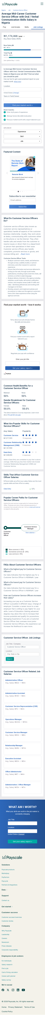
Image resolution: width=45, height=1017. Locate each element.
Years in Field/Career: (11, 96)
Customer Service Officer (20, 10)
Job (9, 10)
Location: (7, 86)
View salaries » (30, 532)
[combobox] (22, 89)
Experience (22, 132)
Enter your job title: (22, 359)
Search (10, 659)
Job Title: (11, 820)
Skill (21, 136)
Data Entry (8, 452)
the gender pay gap (14, 415)
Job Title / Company (13, 644)
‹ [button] (7, 173)
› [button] (38, 173)
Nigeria (4, 10)
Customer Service (11, 435)
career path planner (34, 507)
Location (9, 651)
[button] (4, 26)
